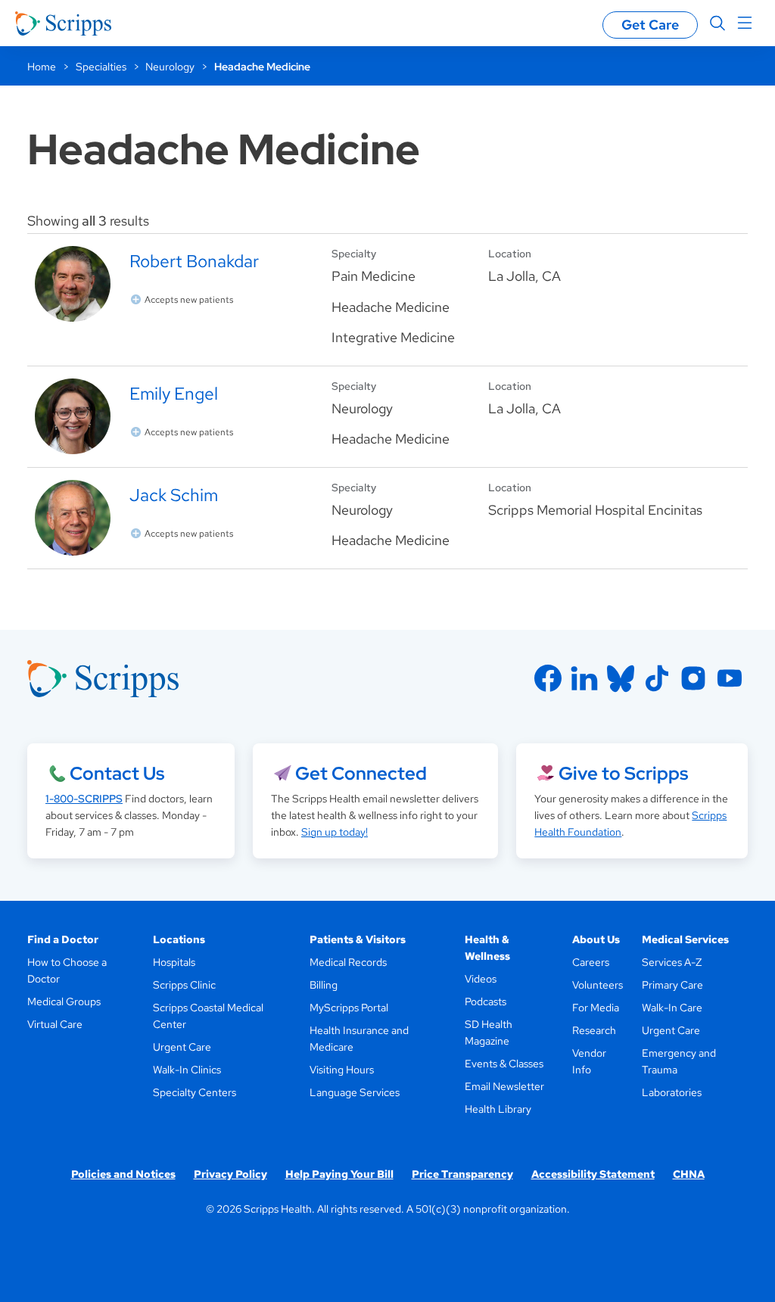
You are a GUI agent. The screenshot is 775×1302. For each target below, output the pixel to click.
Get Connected (361, 773)
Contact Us (117, 773)
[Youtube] (729, 678)
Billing (324, 985)
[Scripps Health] (63, 23)
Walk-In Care (672, 1007)
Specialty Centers (194, 1092)
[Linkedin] (584, 678)
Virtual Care (54, 1024)
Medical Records (348, 962)
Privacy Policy (230, 1174)
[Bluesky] (620, 678)
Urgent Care (182, 1047)
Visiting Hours (342, 1069)
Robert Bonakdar (194, 261)
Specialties (101, 66)
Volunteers (597, 985)
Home (41, 66)
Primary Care (672, 985)
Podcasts (485, 1001)
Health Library (498, 1109)
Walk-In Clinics (187, 1069)
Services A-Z (672, 962)
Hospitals (174, 962)
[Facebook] (548, 678)
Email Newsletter (504, 1086)
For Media (595, 1007)
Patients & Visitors (358, 939)
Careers (590, 962)
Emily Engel (173, 393)
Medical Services (685, 939)
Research (594, 1030)
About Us (596, 939)
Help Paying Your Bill (339, 1174)
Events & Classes (504, 1063)
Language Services (355, 1092)
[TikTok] (657, 678)
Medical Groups (64, 1001)
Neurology (170, 66)
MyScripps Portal (349, 1007)
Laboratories (672, 1092)
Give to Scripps (623, 773)
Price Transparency (462, 1174)
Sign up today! (334, 832)
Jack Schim (173, 494)
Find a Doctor (62, 939)
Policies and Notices (123, 1174)
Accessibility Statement (593, 1174)
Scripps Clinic (184, 985)
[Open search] (717, 23)
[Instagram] (693, 678)
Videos (480, 979)
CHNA (689, 1174)
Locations (179, 939)
